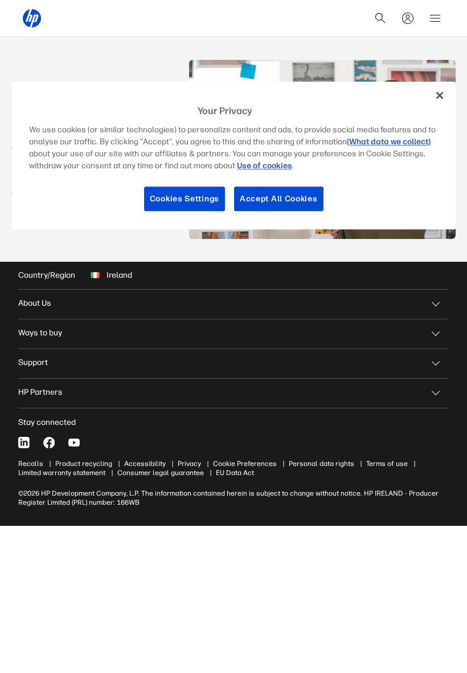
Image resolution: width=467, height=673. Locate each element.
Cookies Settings (184, 199)
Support (33, 362)
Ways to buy (40, 333)
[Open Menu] (435, 18)
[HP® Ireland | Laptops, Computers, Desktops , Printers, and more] (32, 18)
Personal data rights (321, 464)
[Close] (439, 95)
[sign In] (407, 18)
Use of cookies (264, 166)
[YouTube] (74, 442)
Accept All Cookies (279, 199)
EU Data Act (235, 473)
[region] (234, 155)
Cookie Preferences (245, 464)
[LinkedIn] (24, 442)
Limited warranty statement (61, 473)
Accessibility (145, 464)
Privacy (189, 464)
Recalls (30, 464)
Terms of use (387, 464)
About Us (34, 303)
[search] (380, 18)
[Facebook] (49, 442)
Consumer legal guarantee (160, 473)
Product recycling (83, 464)
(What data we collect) (389, 142)
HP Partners (40, 392)
